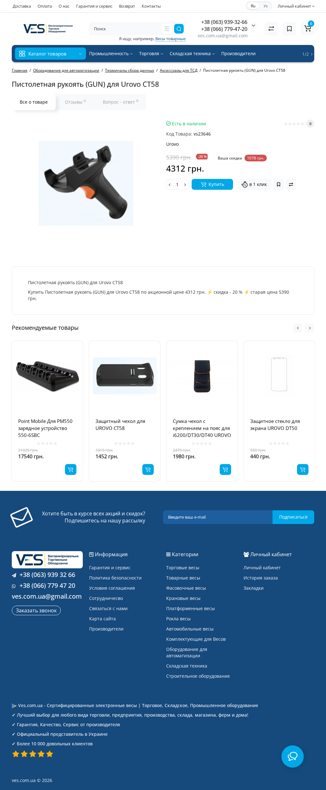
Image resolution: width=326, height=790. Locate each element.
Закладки (254, 588)
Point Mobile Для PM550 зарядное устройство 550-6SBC (45, 428)
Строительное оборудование (198, 676)
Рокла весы (178, 619)
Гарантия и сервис (94, 6)
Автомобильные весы (190, 629)
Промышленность (109, 53)
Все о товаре (34, 102)
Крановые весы (183, 598)
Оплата (45, 6)
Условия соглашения (112, 588)
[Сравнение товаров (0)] (271, 28)
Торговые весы (182, 568)
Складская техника (191, 53)
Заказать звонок (36, 610)
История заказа (261, 578)
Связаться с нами (108, 608)
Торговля (149, 53)
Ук (266, 6)
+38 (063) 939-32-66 (224, 22)
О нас (64, 6)
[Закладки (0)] (289, 28)
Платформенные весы (190, 608)
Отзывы (75, 102)
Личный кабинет (262, 568)
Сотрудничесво (106, 598)
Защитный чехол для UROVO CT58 (120, 424)
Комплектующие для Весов (196, 639)
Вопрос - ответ (120, 102)
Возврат (127, 6)
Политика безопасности (115, 578)
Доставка (22, 6)
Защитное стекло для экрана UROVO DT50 (275, 424)
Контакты (151, 6)
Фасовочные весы (186, 588)
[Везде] (167, 29)
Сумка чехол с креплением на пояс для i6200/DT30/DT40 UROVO (202, 428)
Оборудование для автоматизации (186, 652)
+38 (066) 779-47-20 (224, 29)
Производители (238, 53)
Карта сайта (102, 619)
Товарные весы (183, 578)
